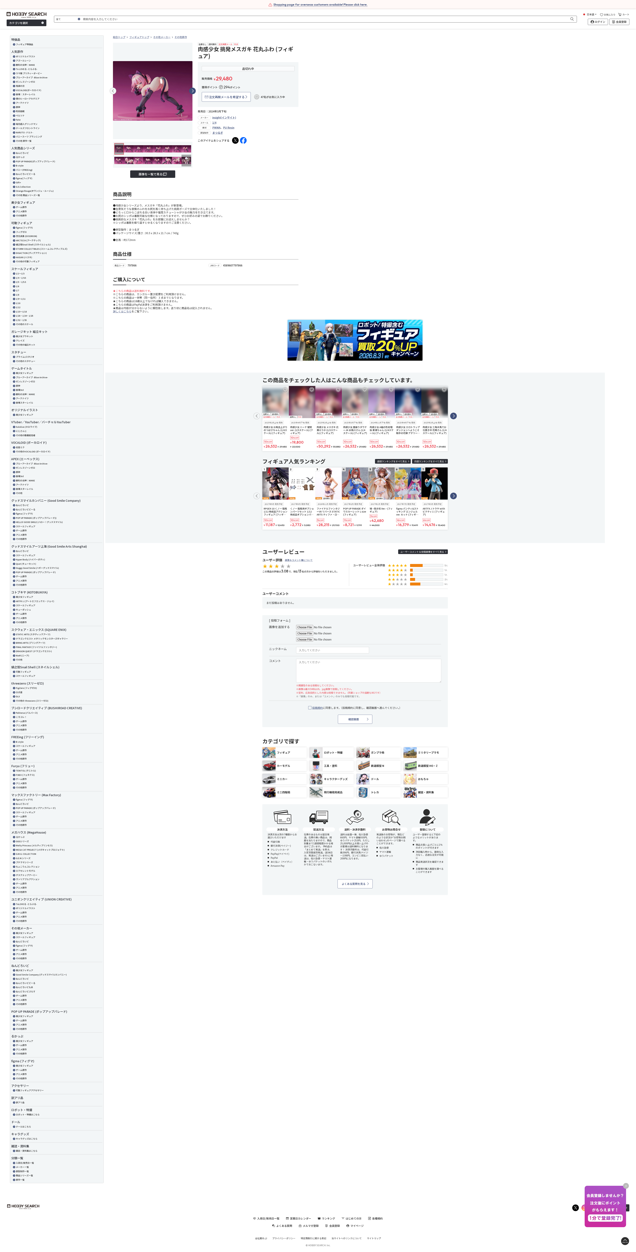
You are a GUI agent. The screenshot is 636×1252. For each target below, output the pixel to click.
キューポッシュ (23, 609)
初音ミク (20, 447)
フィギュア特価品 (24, 44)
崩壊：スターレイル (25, 94)
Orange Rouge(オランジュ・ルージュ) (35, 190)
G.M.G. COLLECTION (26, 853)
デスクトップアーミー (26, 875)
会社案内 (259, 1238)
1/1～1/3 (20, 273)
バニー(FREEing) (24, 169)
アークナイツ (22, 102)
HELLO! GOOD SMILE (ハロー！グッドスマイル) (39, 522)
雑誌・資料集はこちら (26, 1150)
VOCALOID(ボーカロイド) (28, 90)
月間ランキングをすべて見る (429, 461)
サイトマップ (374, 1238)
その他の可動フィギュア (28, 261)
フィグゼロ (21, 231)
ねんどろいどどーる (25, 174)
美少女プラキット (24, 336)
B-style (20, 165)
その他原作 (21, 215)
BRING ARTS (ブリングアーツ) (30, 642)
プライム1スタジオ (25, 356)
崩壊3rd (20, 389)
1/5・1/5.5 (21, 281)
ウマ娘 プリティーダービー (29, 73)
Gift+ (18, 182)
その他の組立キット (25, 344)
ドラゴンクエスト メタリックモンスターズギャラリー (42, 638)
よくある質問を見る (354, 884)
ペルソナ (20, 115)
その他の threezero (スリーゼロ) (32, 700)
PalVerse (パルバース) (27, 712)
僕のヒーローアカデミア (27, 98)
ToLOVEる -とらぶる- (26, 904)
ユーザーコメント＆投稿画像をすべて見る (422, 551)
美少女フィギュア (24, 373)
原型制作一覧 (22, 1171)
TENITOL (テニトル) (26, 770)
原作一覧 (20, 1179)
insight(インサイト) (224, 117)
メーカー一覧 (22, 1167)
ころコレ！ (21, 716)
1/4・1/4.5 (21, 277)
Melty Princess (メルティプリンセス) (34, 845)
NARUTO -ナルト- (24, 132)
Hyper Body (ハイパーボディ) (30, 559)
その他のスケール (24, 324)
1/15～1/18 (21, 311)
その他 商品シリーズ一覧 (28, 195)
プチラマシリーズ (24, 862)
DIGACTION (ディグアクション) (31, 253)
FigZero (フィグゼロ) (26, 688)
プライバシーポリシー (283, 1238)
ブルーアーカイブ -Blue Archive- (32, 77)
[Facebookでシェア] (243, 140)
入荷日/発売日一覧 (25, 1162)
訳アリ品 (20, 1102)
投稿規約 (317, 708)
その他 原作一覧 (23, 140)
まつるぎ (217, 133)
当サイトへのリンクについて (347, 1238)
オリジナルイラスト (25, 56)
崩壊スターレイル (24, 402)
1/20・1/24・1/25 (24, 315)
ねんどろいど (22, 152)
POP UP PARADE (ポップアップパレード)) (36, 517)
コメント (275, 661)
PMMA (216, 127)
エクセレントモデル (25, 870)
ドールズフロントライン (28, 128)
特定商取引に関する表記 (313, 1238)
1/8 (17, 294)
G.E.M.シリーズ (23, 858)
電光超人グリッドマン (26, 124)
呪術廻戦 (20, 111)
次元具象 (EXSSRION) (26, 236)
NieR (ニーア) (22, 655)
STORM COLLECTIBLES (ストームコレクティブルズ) (41, 248)
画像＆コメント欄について (299, 560)
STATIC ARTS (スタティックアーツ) (33, 634)
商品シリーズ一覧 (24, 1175)
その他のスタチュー (25, 361)
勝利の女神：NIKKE (25, 64)
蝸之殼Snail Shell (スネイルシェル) (33, 244)
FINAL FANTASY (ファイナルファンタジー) (36, 647)
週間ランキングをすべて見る (392, 461)
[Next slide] (192, 91)
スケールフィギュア (25, 526)
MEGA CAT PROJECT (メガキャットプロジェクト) (40, 849)
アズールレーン (23, 60)
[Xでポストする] (235, 140)
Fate (18, 119)
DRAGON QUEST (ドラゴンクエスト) (34, 651)
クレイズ (20, 340)
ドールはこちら (23, 1126)
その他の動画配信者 (25, 435)
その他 (19, 493)
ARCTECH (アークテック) (28, 240)
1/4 (214, 123)
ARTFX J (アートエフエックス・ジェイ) (35, 601)
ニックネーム (278, 649)
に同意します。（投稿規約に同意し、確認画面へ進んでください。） (357, 708)
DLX (18, 696)
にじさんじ (21, 431)
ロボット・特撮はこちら (28, 1114)
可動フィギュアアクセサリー (30, 1090)
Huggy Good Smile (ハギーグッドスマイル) (37, 567)
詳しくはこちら (122, 311)
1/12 (18, 307)
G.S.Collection (23, 186)
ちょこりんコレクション (28, 866)
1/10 (18, 303)
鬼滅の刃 (20, 85)
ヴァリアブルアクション (27, 879)
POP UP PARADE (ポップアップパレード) (36, 572)
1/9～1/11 (21, 298)
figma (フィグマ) (24, 227)
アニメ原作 (21, 211)
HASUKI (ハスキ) (24, 257)
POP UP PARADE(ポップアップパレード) (35, 161)
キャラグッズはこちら (26, 1138)
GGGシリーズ (22, 841)
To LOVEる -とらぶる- (26, 69)
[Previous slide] (113, 91)
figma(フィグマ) (24, 178)
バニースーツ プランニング (29, 136)
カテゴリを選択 (18, 23)
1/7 (17, 290)
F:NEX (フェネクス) (25, 774)
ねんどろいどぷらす (25, 991)
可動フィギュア (23, 671)
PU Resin (228, 127)
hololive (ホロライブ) (26, 426)
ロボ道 (19, 692)
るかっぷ (20, 157)
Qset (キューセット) (26, 563)
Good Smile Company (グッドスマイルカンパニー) (41, 974)
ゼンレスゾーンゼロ (25, 81)
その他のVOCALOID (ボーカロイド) (33, 451)
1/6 (17, 286)
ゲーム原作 (21, 207)
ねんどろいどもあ (24, 987)
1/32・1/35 (21, 320)
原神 (18, 107)
